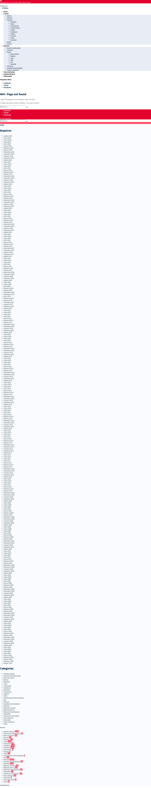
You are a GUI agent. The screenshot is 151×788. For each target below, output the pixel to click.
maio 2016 (7, 338)
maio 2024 (7, 190)
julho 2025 (7, 162)
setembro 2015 (8, 354)
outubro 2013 (8, 400)
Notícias (6, 46)
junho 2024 (7, 188)
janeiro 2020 (7, 290)
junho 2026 (7, 140)
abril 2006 (7, 581)
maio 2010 (7, 483)
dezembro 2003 (8, 637)
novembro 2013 (8, 398)
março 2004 (7, 631)
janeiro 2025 (7, 174)
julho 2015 (7, 358)
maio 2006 (7, 579)
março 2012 (7, 439)
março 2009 (7, 511)
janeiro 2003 (7, 659)
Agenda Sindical (9, 74)
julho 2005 (7, 599)
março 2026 (7, 146)
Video (5, 724)
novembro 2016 (8, 326)
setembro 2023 (8, 206)
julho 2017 (7, 310)
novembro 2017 (8, 302)
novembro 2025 (8, 154)
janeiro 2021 (7, 270)
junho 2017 (7, 312)
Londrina (12, 34)
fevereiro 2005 (8, 609)
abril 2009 (7, 509)
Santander (13, 64)
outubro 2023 (8, 204)
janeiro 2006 (7, 587)
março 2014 (7, 390)
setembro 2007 (8, 547)
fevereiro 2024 (8, 196)
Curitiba (12, 30)
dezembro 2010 (8, 469)
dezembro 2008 (8, 517)
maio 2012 (7, 435)
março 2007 (7, 559)
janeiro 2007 (7, 563)
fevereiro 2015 (8, 368)
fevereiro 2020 (8, 288)
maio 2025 (7, 166)
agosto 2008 (7, 525)
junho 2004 (7, 625)
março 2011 (7, 463)
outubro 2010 (8, 473)
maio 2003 (7, 651)
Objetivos (9, 18)
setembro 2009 (8, 499)
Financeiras (10, 66)
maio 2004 (7, 627)
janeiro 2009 (7, 515)
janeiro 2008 (7, 539)
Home (5, 11)
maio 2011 (7, 459)
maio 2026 (7, 142)
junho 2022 (7, 236)
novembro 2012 (8, 423)
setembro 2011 (8, 451)
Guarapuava (13, 32)
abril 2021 (7, 264)
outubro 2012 (8, 425)
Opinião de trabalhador (11, 704)
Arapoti (12, 24)
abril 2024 (7, 192)
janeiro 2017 (7, 322)
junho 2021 (7, 260)
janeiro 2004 (7, 635)
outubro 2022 (8, 228)
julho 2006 (7, 575)
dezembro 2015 (8, 348)
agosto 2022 (7, 232)
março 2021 (7, 266)
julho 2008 (7, 527)
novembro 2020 (8, 274)
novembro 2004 (8, 615)
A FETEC (6, 14)
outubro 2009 (8, 497)
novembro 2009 (8, 495)
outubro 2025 (8, 156)
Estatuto (9, 44)
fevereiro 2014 (8, 392)
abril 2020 (7, 286)
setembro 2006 (8, 571)
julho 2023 (7, 210)
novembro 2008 (8, 519)
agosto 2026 (7, 136)
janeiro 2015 (7, 370)
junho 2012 (7, 433)
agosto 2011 (7, 453)
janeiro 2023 (7, 222)
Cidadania (10, 50)
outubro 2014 (8, 376)
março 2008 (7, 535)
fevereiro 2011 (8, 465)
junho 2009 (7, 505)
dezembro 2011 (8, 445)
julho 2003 (7, 647)
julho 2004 (7, 623)
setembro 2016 (8, 330)
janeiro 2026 (7, 150)
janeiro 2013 (7, 418)
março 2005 (7, 607)
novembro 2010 (8, 471)
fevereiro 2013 (8, 416)
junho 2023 (7, 212)
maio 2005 (7, 603)
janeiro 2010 (7, 491)
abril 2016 (7, 340)
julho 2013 (7, 406)
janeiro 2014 (7, 394)
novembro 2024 (8, 178)
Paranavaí (13, 36)
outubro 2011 (8, 449)
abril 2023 (7, 216)
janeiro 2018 (7, 300)
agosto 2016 (7, 332)
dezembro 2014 (8, 372)
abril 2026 (7, 144)
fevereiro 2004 (8, 633)
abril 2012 (7, 437)
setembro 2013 (8, 402)
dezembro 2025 (8, 152)
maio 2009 (7, 507)
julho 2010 (7, 479)
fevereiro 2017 (8, 320)
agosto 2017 (7, 308)
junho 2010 (7, 481)
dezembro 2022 (8, 224)
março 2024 (7, 194)
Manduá (8, 118)
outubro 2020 (8, 276)
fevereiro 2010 (8, 489)
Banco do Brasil (14, 54)
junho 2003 (7, 649)
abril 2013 (7, 412)
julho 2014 (7, 382)
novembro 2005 (8, 591)
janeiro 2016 (7, 346)
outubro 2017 (8, 304)
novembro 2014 (8, 374)
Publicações (7, 76)
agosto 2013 (7, 404)
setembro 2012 (8, 427)
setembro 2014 (8, 378)
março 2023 (7, 218)
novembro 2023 (8, 202)
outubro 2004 (8, 617)
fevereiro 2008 (8, 537)
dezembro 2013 (8, 396)
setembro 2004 (8, 619)
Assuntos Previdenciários (14, 48)
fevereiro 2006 (8, 585)
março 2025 (7, 170)
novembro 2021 (8, 250)
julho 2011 (7, 455)
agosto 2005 (7, 597)
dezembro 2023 (8, 200)
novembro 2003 (8, 639)
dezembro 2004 (8, 613)
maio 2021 (7, 262)
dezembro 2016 (8, 324)
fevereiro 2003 (8, 657)
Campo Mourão (14, 26)
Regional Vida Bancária (11, 712)
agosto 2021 (7, 256)
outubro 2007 (8, 545)
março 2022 (7, 242)
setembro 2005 (8, 595)
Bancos (9, 52)
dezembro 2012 (8, 420)
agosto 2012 (7, 429)
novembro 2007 (8, 543)
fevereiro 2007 (8, 561)
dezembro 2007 (8, 541)
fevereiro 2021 (8, 268)
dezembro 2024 (8, 176)
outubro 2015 (8, 352)
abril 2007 (7, 557)
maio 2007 (7, 555)
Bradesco (13, 56)
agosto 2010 (7, 477)
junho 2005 (7, 601)
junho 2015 (7, 360)
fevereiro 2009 (8, 513)
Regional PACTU (9, 710)
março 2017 (7, 318)
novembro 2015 (8, 350)
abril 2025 (7, 168)
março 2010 (7, 487)
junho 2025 (7, 164)
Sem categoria (8, 718)
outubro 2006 (8, 569)
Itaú (11, 62)
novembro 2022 (8, 226)
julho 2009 (7, 503)
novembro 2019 (8, 294)
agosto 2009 (7, 501)
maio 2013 (7, 410)
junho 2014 (7, 384)
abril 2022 (7, 240)
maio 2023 (7, 214)
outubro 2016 (8, 328)
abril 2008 (7, 533)
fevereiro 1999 (8, 661)
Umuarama (13, 40)
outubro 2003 (8, 641)
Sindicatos (10, 20)
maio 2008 (7, 531)
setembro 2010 (8, 475)
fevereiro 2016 (8, 344)
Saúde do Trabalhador (13, 70)
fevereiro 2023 (8, 220)
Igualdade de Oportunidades (15, 68)
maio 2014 (7, 386)
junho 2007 (7, 553)
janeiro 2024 (7, 198)
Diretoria (9, 16)
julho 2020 (7, 282)
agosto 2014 (7, 380)
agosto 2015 (7, 356)
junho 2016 (7, 336)
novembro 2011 (8, 447)
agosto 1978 (7, 663)
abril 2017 (7, 316)
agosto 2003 (7, 645)
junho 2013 (7, 408)
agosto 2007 (7, 549)
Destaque (6, 690)
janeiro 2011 (7, 467)
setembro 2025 (8, 158)
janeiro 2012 (7, 443)
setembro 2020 (8, 278)
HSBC (11, 60)
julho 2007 (7, 551)
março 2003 (7, 655)
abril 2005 (7, 605)
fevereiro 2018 (8, 298)
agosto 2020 (7, 280)
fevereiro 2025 (8, 172)
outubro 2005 (8, 593)
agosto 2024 (7, 184)
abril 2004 (7, 629)
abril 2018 (7, 296)
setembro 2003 (8, 643)
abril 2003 (7, 653)
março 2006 (7, 583)
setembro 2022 (8, 230)
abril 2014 (7, 388)
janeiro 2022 (7, 246)
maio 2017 (7, 314)
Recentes (6, 706)
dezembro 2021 (8, 248)
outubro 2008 (8, 521)
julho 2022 (7, 234)
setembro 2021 (8, 254)
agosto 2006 (7, 573)
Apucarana (13, 22)
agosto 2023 (7, 208)
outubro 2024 (8, 180)
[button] (0, 0)
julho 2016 (7, 334)
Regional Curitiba (9, 708)
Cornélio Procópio (15, 28)
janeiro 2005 (7, 611)
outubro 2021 (8, 252)
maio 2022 (7, 238)
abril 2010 (7, 485)
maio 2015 (7, 362)
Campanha (7, 686)
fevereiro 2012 (8, 441)
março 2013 (7, 414)
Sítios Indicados (9, 72)
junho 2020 (7, 284)
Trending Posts (4, 785)
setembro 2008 (8, 523)
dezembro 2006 (8, 565)
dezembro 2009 (8, 493)
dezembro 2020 (8, 272)
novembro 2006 (8, 567)
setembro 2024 (8, 182)
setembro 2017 (8, 306)
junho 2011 (7, 457)
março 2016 (7, 342)
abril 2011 (7, 461)
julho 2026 (7, 138)
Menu (5, 8)
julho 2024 (7, 186)
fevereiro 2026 (8, 148)
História (9, 42)
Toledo (12, 38)
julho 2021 (7, 258)
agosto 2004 (7, 621)
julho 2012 (7, 431)
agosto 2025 (7, 160)
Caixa (12, 58)
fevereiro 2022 (8, 244)
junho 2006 (7, 577)
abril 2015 (7, 364)
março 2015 (7, 366)
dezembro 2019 (8, 292)
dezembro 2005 (8, 589)
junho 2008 (7, 529)
